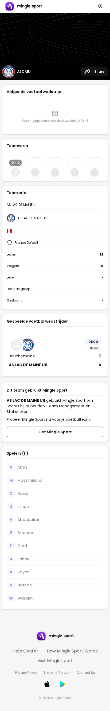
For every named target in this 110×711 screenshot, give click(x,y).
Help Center (25, 651)
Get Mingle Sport (55, 432)
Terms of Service (57, 672)
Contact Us (86, 672)
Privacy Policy (26, 672)
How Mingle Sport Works (72, 651)
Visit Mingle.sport (55, 661)
